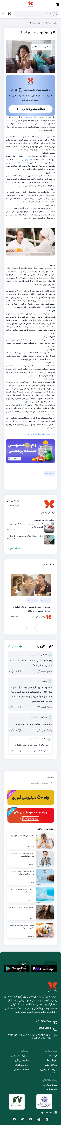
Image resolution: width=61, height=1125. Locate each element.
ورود (4, 13)
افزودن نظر (13, 646)
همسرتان (28, 159)
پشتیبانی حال (13, 500)
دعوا (28, 123)
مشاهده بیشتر (13, 548)
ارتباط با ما (52, 1060)
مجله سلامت (47, 23)
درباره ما (53, 1056)
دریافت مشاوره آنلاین (33, 109)
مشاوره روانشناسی (20, 1056)
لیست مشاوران (50, 1085)
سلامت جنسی (32, 600)
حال (55, 23)
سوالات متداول (50, 1065)
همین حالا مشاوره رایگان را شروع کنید (40, 434)
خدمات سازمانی (21, 1069)
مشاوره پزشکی (22, 1060)
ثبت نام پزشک (22, 1065)
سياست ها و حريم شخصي (48, 1071)
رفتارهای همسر (30, 117)
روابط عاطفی (36, 23)
